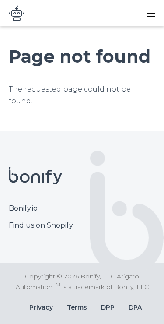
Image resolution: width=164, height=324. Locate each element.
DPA (135, 307)
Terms (77, 307)
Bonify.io (23, 208)
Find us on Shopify (41, 225)
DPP (108, 307)
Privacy (41, 307)
